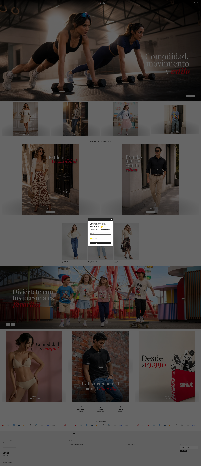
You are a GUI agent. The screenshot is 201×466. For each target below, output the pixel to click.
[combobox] (91, 239)
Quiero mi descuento (100, 243)
